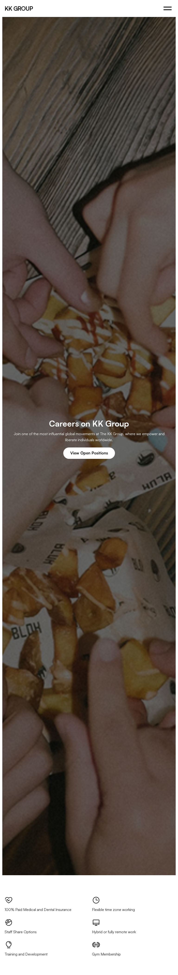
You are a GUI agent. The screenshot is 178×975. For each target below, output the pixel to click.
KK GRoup (19, 8)
